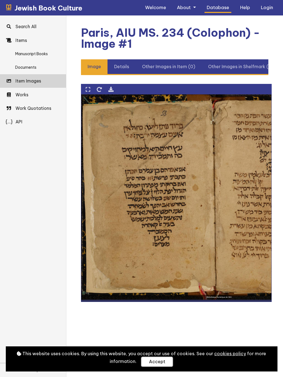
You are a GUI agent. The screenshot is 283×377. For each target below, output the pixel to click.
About (184, 7)
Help (245, 7)
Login (267, 7)
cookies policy (230, 353)
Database (218, 7)
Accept (157, 361)
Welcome (155, 7)
